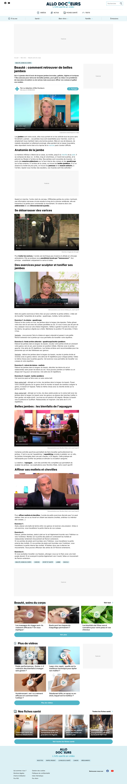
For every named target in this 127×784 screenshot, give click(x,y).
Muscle (65, 562)
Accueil (16, 58)
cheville (64, 155)
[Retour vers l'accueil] (63, 5)
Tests (87, 13)
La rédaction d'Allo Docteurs (33, 88)
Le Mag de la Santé (64, 760)
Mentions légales (18, 773)
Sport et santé (48, 562)
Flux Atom (35, 778)
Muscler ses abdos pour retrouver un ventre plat (74, 732)
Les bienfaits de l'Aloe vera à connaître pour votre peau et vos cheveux (96, 627)
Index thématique (37, 776)
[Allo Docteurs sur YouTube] (9, 3)
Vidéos (43, 13)
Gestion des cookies (38, 770)
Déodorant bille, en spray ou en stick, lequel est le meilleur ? (62, 694)
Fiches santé (71, 13)
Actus (56, 13)
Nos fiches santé (29, 711)
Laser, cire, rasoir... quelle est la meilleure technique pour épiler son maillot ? (63, 668)
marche (51, 145)
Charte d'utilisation (19, 776)
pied (73, 155)
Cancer (76, 760)
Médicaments (85, 760)
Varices (36, 562)
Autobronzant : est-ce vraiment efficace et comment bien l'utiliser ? (29, 695)
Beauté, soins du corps (34, 58)
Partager (74, 89)
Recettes (40, 760)
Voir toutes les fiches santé (63, 742)
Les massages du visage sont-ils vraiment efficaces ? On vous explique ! (29, 627)
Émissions (114, 18)
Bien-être (62, 18)
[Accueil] (63, 752)
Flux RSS (16, 778)
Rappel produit (50, 760)
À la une (14, 18)
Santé (37, 18)
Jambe (58, 562)
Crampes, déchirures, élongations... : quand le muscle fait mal (100, 732)
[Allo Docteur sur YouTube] (112, 770)
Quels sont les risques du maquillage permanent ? (59, 626)
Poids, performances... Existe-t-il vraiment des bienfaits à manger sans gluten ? (29, 668)
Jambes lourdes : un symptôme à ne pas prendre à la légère (49, 732)
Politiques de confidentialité (41, 773)
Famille (88, 18)
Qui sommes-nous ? (19, 770)
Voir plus (63, 635)
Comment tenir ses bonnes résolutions (24, 733)
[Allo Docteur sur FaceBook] (5, 3)
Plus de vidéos (28, 643)
